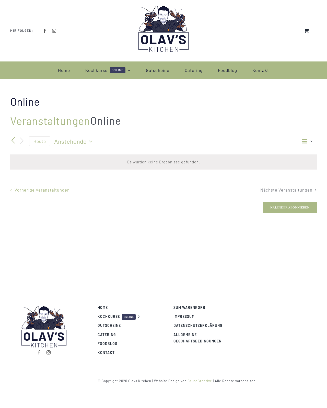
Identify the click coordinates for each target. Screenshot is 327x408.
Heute (39, 141)
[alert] (163, 162)
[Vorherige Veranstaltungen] (13, 141)
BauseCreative (200, 381)
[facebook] (45, 31)
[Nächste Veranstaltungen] (22, 141)
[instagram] (54, 31)
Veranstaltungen (50, 120)
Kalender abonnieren (289, 207)
